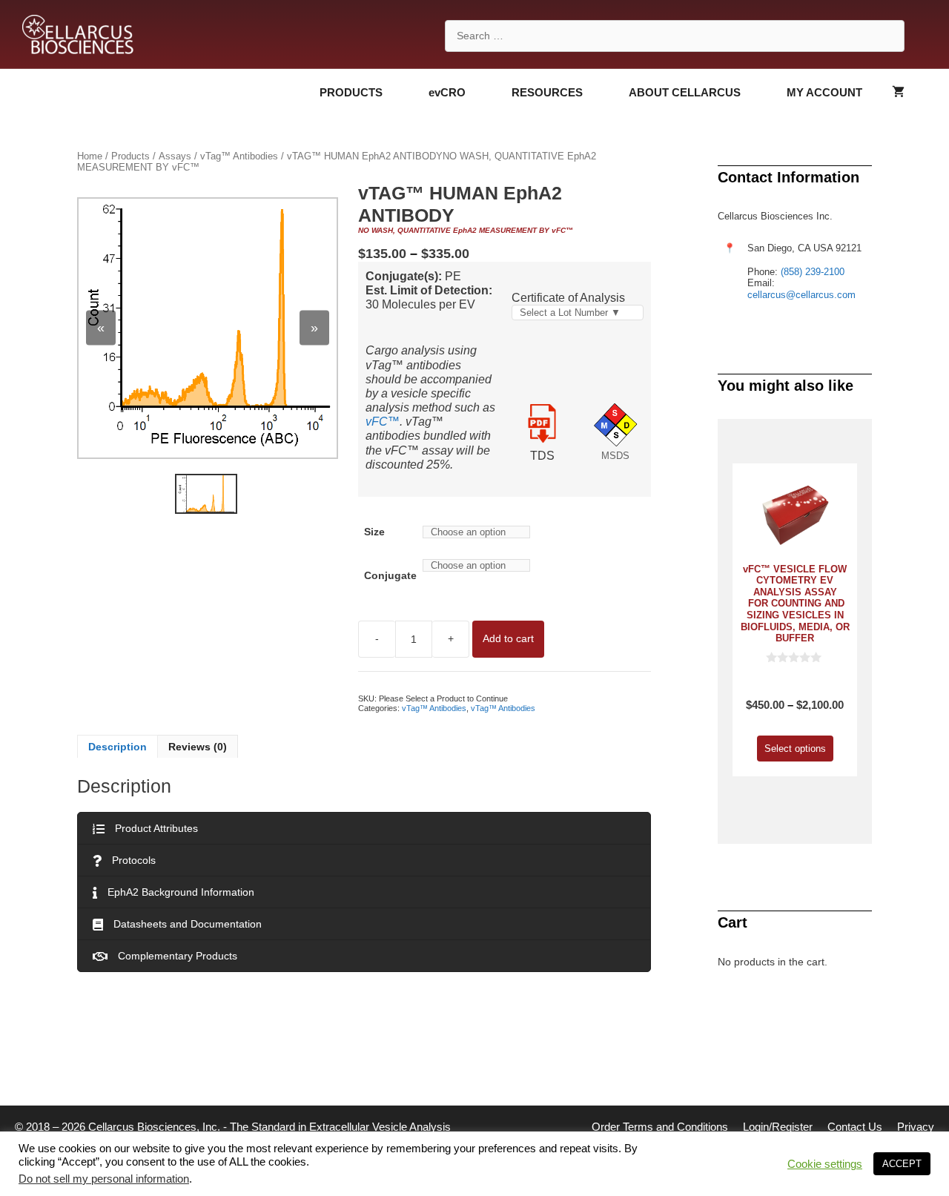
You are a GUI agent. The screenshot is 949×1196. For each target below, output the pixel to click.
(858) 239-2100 (812, 271)
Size (374, 532)
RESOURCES (547, 92)
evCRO (447, 92)
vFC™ (383, 421)
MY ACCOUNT (824, 92)
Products (130, 156)
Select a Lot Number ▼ (570, 312)
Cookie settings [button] (824, 1164)
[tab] (117, 747)
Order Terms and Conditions (660, 1126)
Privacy (915, 1126)
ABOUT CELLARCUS (685, 92)
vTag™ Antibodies (239, 156)
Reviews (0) (197, 747)
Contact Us (854, 1126)
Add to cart (508, 638)
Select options (795, 748)
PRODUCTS (351, 92)
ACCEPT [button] (902, 1163)
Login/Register (778, 1126)
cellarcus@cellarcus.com (801, 294)
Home (89, 156)
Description (117, 747)
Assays (175, 156)
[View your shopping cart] (898, 93)
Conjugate (390, 576)
